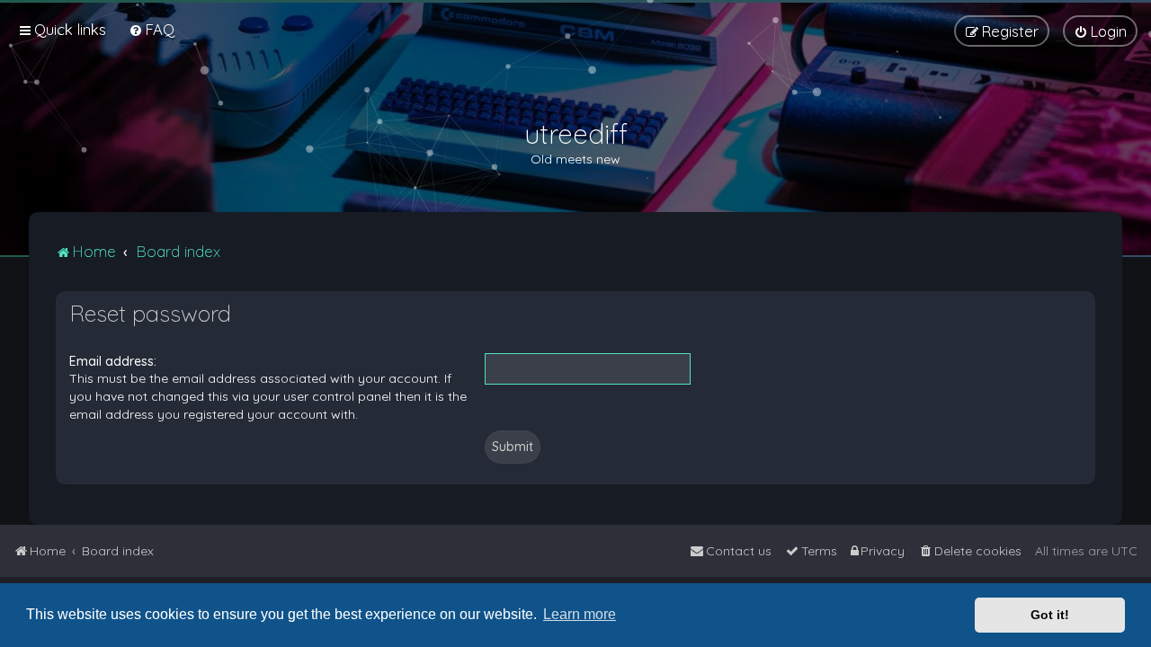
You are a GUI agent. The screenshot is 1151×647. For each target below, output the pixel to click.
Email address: (112, 361)
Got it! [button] (1050, 614)
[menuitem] (151, 29)
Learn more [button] (579, 614)
